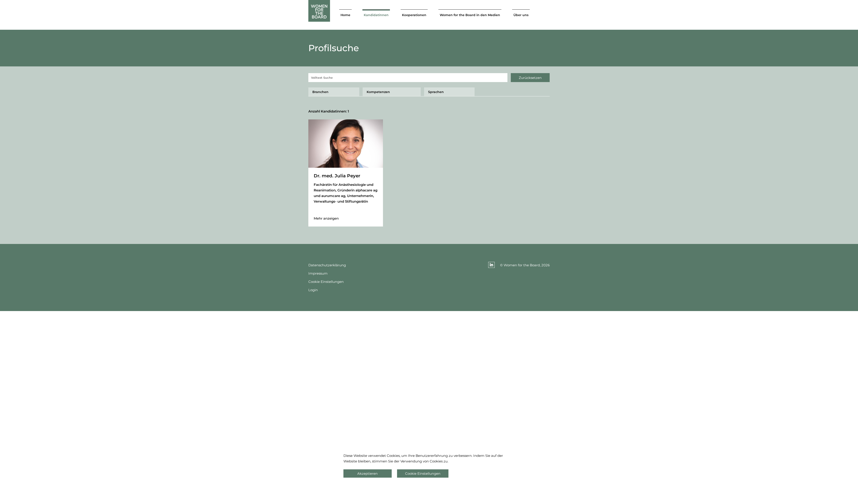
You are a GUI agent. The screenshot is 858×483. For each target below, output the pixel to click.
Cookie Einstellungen (326, 282)
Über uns (520, 15)
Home (345, 15)
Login (313, 290)
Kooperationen (414, 15)
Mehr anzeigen (326, 218)
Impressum (318, 273)
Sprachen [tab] (436, 92)
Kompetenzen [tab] (378, 92)
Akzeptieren (367, 473)
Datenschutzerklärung (327, 265)
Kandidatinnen (376, 15)
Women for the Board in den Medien (470, 15)
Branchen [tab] (320, 92)
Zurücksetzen (530, 78)
